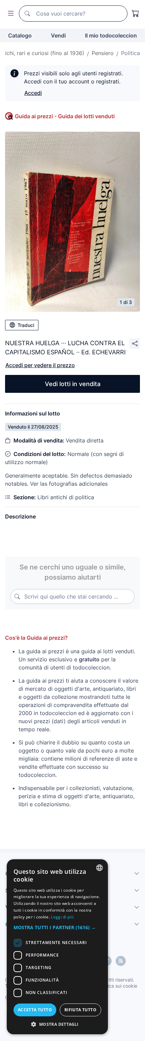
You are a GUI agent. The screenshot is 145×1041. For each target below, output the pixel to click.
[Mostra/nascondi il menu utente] (9, 13)
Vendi (58, 35)
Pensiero (103, 53)
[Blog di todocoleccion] (121, 961)
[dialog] (57, 946)
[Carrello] (136, 13)
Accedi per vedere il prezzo (40, 365)
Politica (130, 53)
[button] (57, 927)
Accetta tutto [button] (35, 1010)
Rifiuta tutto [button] (80, 1010)
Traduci (26, 325)
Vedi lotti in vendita (72, 383)
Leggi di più (62, 917)
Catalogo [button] (20, 35)
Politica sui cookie (117, 986)
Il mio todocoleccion (111, 35)
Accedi (33, 93)
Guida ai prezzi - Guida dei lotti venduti (65, 116)
